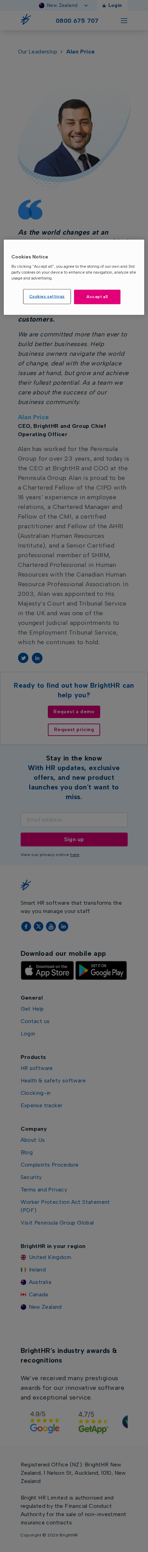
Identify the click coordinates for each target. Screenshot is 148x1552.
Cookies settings (47, 296)
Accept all (97, 296)
